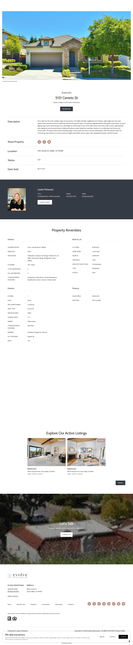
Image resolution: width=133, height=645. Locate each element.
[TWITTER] (89, 604)
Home (9, 604)
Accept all (123, 636)
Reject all (102, 636)
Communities (46, 604)
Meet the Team (21, 604)
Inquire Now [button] (66, 109)
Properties (33, 604)
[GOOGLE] (118, 604)
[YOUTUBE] (123, 604)
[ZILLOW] (109, 604)
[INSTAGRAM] (99, 604)
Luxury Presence (22, 631)
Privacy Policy (120, 631)
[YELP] (114, 604)
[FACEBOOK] (94, 604)
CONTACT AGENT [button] (45, 202)
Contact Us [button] (66, 534)
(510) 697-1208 (71, 196)
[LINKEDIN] (104, 604)
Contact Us (71, 604)
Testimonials (58, 604)
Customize (112, 636)
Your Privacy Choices (67, 643)
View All (120, 483)
